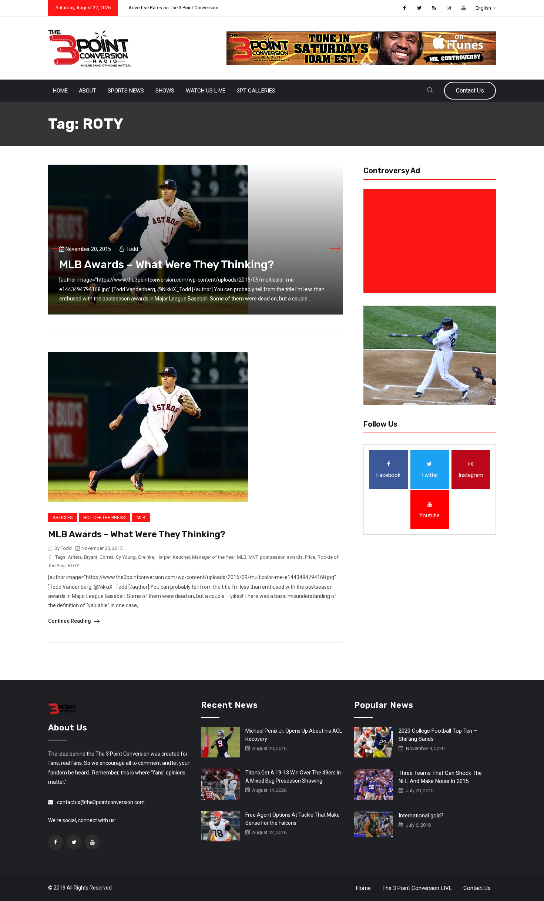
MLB (141, 517)
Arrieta (75, 557)
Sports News (126, 90)
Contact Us (470, 90)
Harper (164, 557)
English (483, 8)
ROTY (73, 565)
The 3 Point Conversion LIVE (417, 888)
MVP (253, 557)
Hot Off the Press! (104, 517)
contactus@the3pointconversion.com (101, 802)
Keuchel (181, 557)
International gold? (421, 815)
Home (60, 90)
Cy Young (126, 557)
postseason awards (281, 557)
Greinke (146, 557)
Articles (63, 517)
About (87, 90)
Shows (164, 90)
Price (310, 557)
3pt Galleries (256, 90)
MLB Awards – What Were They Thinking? (166, 264)
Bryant (90, 557)
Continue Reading (70, 621)
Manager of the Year (213, 557)
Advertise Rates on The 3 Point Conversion (173, 7)
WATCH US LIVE (205, 90)
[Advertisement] (431, 241)
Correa (107, 557)
